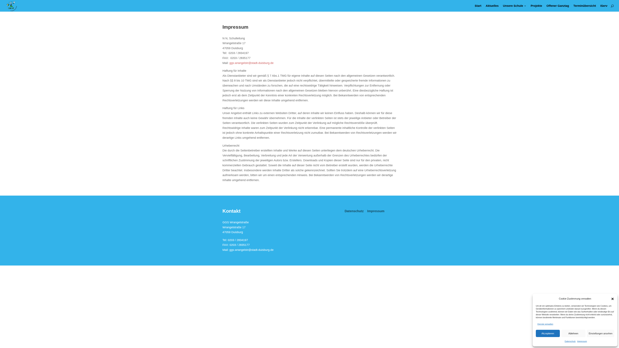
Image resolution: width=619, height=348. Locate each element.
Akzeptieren (547, 333)
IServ (603, 6)
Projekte (536, 6)
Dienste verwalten (545, 324)
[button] (612, 298)
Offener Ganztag (557, 6)
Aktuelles (492, 6)
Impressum (582, 341)
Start (478, 6)
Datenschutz (570, 341)
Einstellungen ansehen (600, 333)
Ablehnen (573, 333)
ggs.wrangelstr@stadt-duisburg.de (251, 63)
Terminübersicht (584, 6)
